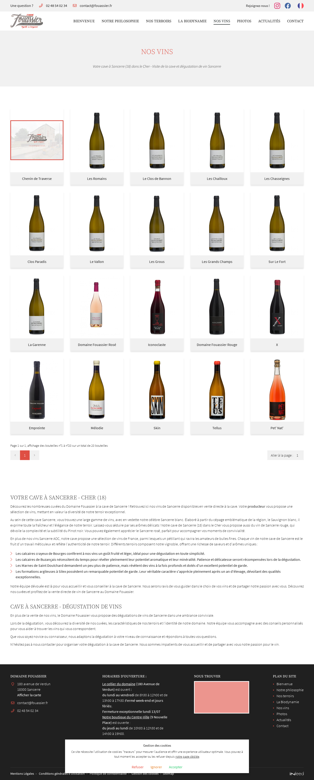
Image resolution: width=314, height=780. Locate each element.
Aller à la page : (282, 455)
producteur (256, 506)
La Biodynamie (192, 21)
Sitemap (168, 773)
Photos (244, 21)
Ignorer (156, 767)
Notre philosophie (120, 21)
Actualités (269, 21)
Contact (295, 21)
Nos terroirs (158, 21)
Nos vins (222, 21)
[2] (34, 455)
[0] (15, 455)
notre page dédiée (187, 756)
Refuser (138, 767)
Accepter (176, 767)
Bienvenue (84, 21)
